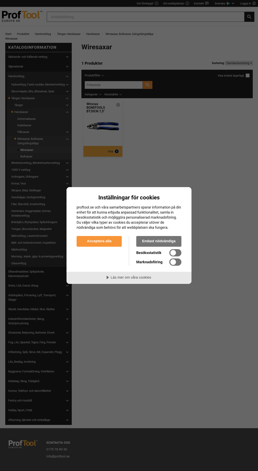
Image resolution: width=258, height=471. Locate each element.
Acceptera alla (99, 241)
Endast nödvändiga (159, 241)
